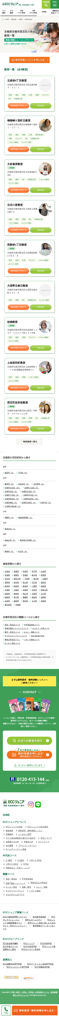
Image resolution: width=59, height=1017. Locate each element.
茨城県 (25, 575)
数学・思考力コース (12, 632)
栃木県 (34, 575)
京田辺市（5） (24, 484)
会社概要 (9, 845)
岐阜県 (7, 586)
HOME (6, 815)
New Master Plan (37, 636)
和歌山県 (44, 590)
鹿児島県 (8, 605)
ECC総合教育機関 (10, 943)
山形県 (43, 571)
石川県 (34, 583)
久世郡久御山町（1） (13, 506)
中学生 (44, 12)
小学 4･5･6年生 (33, 12)
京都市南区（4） (11, 503)
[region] (29, 13)
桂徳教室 (12, 321)
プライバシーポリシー (27, 845)
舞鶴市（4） (9, 551)
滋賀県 (43, 586)
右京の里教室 (15, 204)
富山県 (25, 583)
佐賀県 (7, 601)
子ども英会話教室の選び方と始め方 (21, 838)
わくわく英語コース (12, 643)
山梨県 (45, 579)
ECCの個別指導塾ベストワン (15, 917)
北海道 (7, 571)
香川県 (16, 597)
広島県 (34, 594)
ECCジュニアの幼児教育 (38, 827)
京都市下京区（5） (12, 495)
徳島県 (7, 597)
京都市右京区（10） (12, 488)
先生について (46, 838)
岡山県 (25, 594)
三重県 (34, 586)
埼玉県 (7, 579)
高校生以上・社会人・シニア (18, 868)
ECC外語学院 (46, 943)
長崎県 (16, 601)
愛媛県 (25, 597)
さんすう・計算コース (40, 628)
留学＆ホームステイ (33, 920)
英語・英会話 (11, 879)
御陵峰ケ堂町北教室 (19, 120)
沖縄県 (18, 605)
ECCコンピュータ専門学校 (18, 967)
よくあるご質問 (24, 834)
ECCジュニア (29, 943)
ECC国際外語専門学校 (12, 964)
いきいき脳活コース (32, 640)
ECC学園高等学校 (42, 967)
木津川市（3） (46, 503)
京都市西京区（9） (12, 499)
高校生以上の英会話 (39, 883)
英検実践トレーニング (15, 883)
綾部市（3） (9, 473)
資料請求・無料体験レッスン (30, 831)
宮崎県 (43, 601)
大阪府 (16, 590)
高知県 (34, 597)
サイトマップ (43, 842)
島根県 (16, 594)
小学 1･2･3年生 (21, 12)
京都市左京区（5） (29, 492)
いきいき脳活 (35, 891)
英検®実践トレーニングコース (16, 628)
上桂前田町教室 (16, 362)
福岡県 (43, 597)
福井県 (43, 583)
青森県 (16, 571)
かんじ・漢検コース (32, 632)
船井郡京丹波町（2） (28, 540)
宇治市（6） (23, 473)
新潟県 (16, 583)
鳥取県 (7, 594)
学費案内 (9, 834)
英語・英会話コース (12, 625)
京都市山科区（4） (29, 503)
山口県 (43, 594)
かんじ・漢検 (41, 887)
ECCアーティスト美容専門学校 (40, 964)
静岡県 (16, 586)
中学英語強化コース (32, 625)
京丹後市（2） (39, 484)
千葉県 (27, 579)
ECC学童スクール (10, 946)
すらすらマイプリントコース (16, 636)
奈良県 (34, 590)
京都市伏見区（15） (31, 499)
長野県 (7, 583)
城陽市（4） (9, 518)
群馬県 (43, 575)
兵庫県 (25, 590)
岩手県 (34, 571)
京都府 (7, 590)
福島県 (16, 575)
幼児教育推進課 (39, 917)
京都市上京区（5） (31, 488)
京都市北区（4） (11, 492)
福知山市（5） (10, 540)
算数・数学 (26, 887)
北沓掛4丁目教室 (17, 80)
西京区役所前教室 (17, 402)
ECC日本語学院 (30, 946)
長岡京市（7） (10, 529)
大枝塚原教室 (15, 164)
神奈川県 (17, 579)
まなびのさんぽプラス (15, 895)
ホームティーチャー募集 (16, 849)
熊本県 (25, 601)
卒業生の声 (28, 842)
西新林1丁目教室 (17, 244)
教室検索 (9, 831)
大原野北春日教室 (17, 285)
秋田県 (25, 571)
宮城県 (7, 575)
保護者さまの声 (12, 842)
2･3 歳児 (3, 12)
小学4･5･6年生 (12, 864)
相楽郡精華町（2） (25, 518)
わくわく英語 (11, 887)
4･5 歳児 (11, 12)
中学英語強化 (27, 879)
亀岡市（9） (9, 484)
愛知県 (25, 586)
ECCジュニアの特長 (14, 827)
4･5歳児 (20, 860)
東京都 (36, 579)
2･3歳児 (9, 860)
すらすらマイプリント (15, 891)
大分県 (34, 601)
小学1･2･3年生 (35, 860)
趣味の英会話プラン (12, 640)
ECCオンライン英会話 (30, 949)
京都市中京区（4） (30, 495)
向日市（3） (23, 551)
